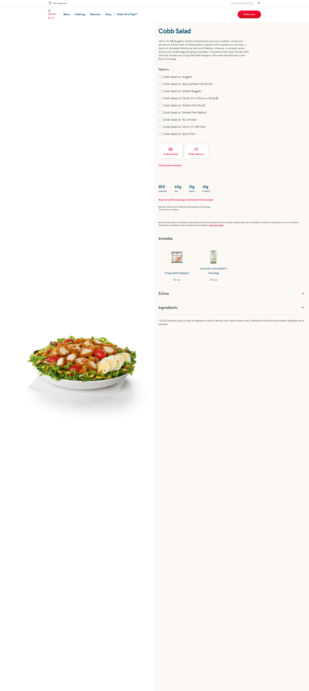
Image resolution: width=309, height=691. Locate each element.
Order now (249, 14)
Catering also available (170, 165)
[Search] (259, 3)
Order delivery (196, 154)
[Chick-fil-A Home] (53, 14)
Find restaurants (60, 3)
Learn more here (216, 225)
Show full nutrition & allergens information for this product (185, 200)
